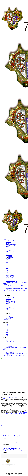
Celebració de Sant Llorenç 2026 (12, 436)
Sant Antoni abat (4, 418)
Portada (15, 397)
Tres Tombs (19, 397)
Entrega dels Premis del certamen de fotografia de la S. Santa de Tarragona (13, 449)
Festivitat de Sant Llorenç (10, 442)
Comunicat (11, 397)
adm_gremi (3, 398)
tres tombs (10, 418)
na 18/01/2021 (7, 413)
